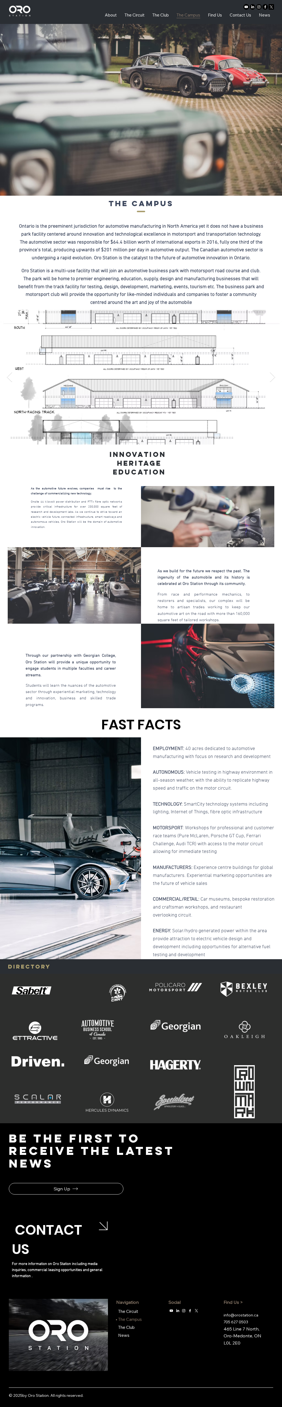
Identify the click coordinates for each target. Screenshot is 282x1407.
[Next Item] (272, 377)
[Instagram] (259, 7)
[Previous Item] (9, 377)
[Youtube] (246, 7)
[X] (271, 7)
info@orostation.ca (241, 1315)
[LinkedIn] (252, 7)
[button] (66, 1189)
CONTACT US (47, 1239)
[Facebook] (265, 7)
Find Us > (233, 1302)
